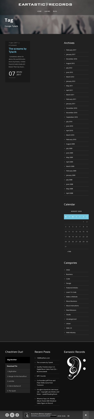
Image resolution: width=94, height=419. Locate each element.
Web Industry (71, 332)
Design (68, 283)
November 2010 (71, 113)
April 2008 (69, 193)
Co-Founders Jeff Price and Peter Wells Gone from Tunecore (46, 382)
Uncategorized (71, 319)
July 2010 (69, 122)
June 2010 (69, 126)
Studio (68, 315)
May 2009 (69, 157)
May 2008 (69, 189)
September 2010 (72, 117)
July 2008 (69, 180)
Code (68, 279)
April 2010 (69, 130)
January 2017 (70, 54)
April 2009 (69, 162)
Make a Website (71, 297)
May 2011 (69, 86)
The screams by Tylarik (45, 362)
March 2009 (70, 166)
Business (69, 274)
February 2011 (71, 99)
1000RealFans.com (43, 358)
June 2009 (69, 153)
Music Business (71, 301)
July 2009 (69, 148)
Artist (68, 270)
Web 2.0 (69, 328)
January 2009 (70, 175)
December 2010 (71, 108)
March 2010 (70, 135)
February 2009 (71, 171)
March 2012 (70, 77)
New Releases (71, 310)
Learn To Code (71, 292)
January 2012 (70, 81)
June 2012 (69, 72)
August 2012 (70, 63)
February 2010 (71, 139)
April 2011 (69, 90)
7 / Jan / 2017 (13, 43)
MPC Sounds (41, 376)
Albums (47, 11)
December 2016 (71, 59)
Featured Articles (72, 288)
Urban (68, 323)
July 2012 (69, 68)
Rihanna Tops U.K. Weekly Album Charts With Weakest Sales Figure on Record (46, 401)
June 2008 (69, 184)
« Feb (69, 251)
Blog (55, 11)
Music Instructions (72, 306)
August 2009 (70, 144)
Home (39, 11)
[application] (17, 366)
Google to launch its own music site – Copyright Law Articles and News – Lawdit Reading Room (48, 391)
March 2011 (70, 95)
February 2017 (71, 50)
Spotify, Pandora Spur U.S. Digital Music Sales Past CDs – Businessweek (47, 369)
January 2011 (70, 104)
